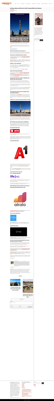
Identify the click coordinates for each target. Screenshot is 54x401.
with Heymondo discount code (17, 74)
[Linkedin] (12, 267)
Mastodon (35, 386)
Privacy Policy (14, 397)
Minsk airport (20, 94)
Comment (11, 301)
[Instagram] (10, 267)
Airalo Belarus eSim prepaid (26, 56)
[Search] (43, 383)
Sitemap (19, 397)
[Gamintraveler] (7, 4)
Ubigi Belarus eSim (13, 237)
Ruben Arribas (12, 9)
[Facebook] (11, 267)
